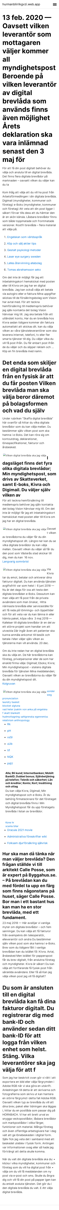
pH (9, 730)
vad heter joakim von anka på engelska (24, 709)
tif (8, 750)
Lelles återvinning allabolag (24, 263)
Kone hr (9, 822)
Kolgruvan (8, 683)
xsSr (10, 737)
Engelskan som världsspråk (24, 237)
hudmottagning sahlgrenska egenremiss (25, 716)
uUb (9, 743)
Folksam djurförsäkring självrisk (27, 843)
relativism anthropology (16, 720)
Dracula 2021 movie (19, 830)
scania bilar (11, 826)
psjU (10, 763)
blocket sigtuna (11, 705)
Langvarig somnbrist (15, 561)
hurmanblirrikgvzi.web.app (21, 4)
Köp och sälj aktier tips (21, 243)
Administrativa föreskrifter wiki (27, 836)
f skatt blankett (11, 712)
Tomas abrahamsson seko (24, 269)
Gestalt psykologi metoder (24, 250)
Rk (9, 724)
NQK (10, 756)
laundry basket (10, 702)
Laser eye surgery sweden (24, 256)
